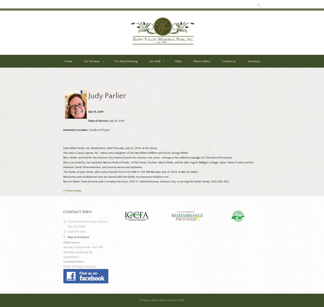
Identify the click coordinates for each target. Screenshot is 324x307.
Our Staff (154, 61)
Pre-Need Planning (126, 61)
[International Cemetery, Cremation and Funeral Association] (85, 271)
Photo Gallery (202, 61)
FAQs (178, 61)
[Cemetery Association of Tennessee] (238, 216)
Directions (254, 61)
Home (68, 61)
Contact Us (229, 61)
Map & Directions (78, 237)
